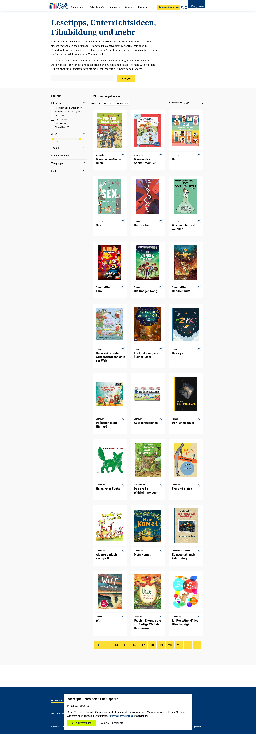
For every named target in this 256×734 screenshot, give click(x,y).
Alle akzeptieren (81, 723)
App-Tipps (59, 123)
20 (170, 645)
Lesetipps (59, 119)
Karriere (55, 726)
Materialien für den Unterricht (67, 108)
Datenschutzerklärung (121, 715)
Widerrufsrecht (58, 713)
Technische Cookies (79, 706)
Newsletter (59, 700)
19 (161, 645)
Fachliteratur (60, 115)
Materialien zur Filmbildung (66, 112)
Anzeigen (126, 78)
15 (125, 645)
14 (116, 645)
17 (143, 645)
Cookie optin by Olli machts (181, 728)
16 (134, 645)
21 (179, 645)
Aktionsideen (60, 127)
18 (152, 645)
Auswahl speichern (112, 723)
